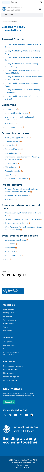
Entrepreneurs (11, 109)
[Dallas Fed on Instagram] (20, 415)
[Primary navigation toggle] (39, 8)
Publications (7, 331)
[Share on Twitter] (3, 275)
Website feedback (9, 380)
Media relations (8, 373)
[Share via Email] (24, 275)
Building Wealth (8, 313)
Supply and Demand (13, 149)
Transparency (8, 342)
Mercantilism (10, 251)
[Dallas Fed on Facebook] (15, 415)
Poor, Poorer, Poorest (13, 127)
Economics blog (8, 323)
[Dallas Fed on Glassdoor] (31, 415)
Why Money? (10, 123)
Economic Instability (13, 171)
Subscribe (9, 402)
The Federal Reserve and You (16, 195)
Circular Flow (10, 145)
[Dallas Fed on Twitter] (4, 415)
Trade (7, 259)
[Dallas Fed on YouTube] (26, 415)
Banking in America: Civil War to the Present (22, 219)
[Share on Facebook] (13, 275)
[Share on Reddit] (19, 275)
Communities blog (9, 320)
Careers (6, 349)
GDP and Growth (11, 167)
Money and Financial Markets (16, 113)
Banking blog (7, 316)
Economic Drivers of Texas (15, 240)
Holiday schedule (9, 345)
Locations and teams (10, 369)
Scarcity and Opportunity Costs (17, 137)
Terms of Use (22, 465)
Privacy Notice (22, 467)
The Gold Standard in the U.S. (16, 223)
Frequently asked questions (13, 366)
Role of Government (13, 255)
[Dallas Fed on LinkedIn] (10, 415)
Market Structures (12, 153)
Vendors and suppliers (11, 377)
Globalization (10, 244)
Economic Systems (12, 141)
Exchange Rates (11, 163)
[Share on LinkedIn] (8, 275)
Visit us (5, 327)
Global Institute (8, 309)
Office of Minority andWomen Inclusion (11, 353)
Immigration (10, 247)
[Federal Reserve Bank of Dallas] (12, 8)
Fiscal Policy (9, 175)
